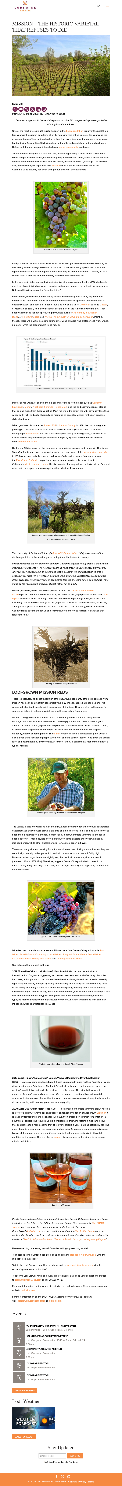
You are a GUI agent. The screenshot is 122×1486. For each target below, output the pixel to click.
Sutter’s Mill (50, 425)
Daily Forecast (24, 1436)
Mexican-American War (95, 452)
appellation (77, 131)
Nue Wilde (45, 958)
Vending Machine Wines (69, 958)
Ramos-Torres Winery (28, 958)
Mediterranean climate (37, 464)
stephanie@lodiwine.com (83, 1254)
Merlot (28, 406)
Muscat (103, 304)
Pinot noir (37, 406)
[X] (32, 109)
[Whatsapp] (44, 109)
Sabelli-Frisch (27, 954)
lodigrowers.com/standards (31, 1300)
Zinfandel (49, 406)
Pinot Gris (27, 316)
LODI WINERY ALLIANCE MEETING (44, 1349)
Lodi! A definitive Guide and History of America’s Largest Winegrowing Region (65, 1239)
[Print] (15, 109)
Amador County (67, 425)
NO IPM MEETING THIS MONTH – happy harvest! (51, 1325)
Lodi (68, 131)
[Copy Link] (26, 109)
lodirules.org (55, 1300)
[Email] (21, 109)
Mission (56, 165)
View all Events (25, 1390)
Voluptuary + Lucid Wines (48, 954)
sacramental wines (27, 441)
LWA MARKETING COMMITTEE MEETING (47, 1336)
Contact (72, 1481)
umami (57, 1137)
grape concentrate (68, 147)
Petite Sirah (61, 406)
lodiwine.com (34, 1231)
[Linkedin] (38, 109)
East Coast (21, 460)
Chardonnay (78, 312)
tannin (56, 733)
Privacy (82, 1481)
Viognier (101, 1112)
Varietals (85, 304)
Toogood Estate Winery (75, 954)
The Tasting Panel (84, 1231)
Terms (91, 1481)
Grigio (36, 316)
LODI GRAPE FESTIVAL (38, 1363)
